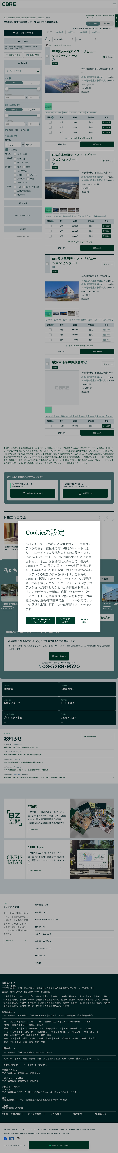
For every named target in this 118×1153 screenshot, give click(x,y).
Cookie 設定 (84, 620)
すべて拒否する (65, 620)
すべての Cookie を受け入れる (40, 620)
